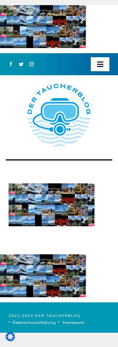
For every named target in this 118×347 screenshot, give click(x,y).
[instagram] (31, 64)
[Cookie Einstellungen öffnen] (10, 339)
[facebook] (11, 64)
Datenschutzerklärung (34, 322)
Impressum (73, 322)
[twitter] (21, 64)
